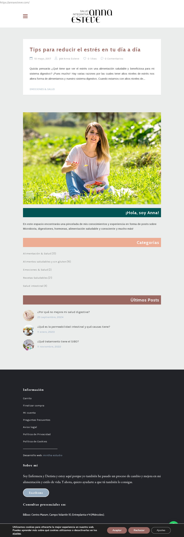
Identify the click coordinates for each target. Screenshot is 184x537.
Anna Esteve (71, 58)
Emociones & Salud (42, 89)
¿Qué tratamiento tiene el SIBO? (58, 341)
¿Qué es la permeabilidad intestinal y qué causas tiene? (73, 326)
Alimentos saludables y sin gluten (44, 261)
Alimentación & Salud (37, 253)
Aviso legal (30, 427)
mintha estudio (52, 455)
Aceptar (116, 530)
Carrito (27, 398)
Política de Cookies (35, 441)
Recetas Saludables (35, 277)
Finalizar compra (33, 405)
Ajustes (161, 530)
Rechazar (139, 530)
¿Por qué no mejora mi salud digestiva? (63, 312)
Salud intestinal (33, 285)
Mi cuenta (29, 412)
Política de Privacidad (37, 434)
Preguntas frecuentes (36, 419)
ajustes (17, 533)
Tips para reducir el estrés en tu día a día (85, 49)
